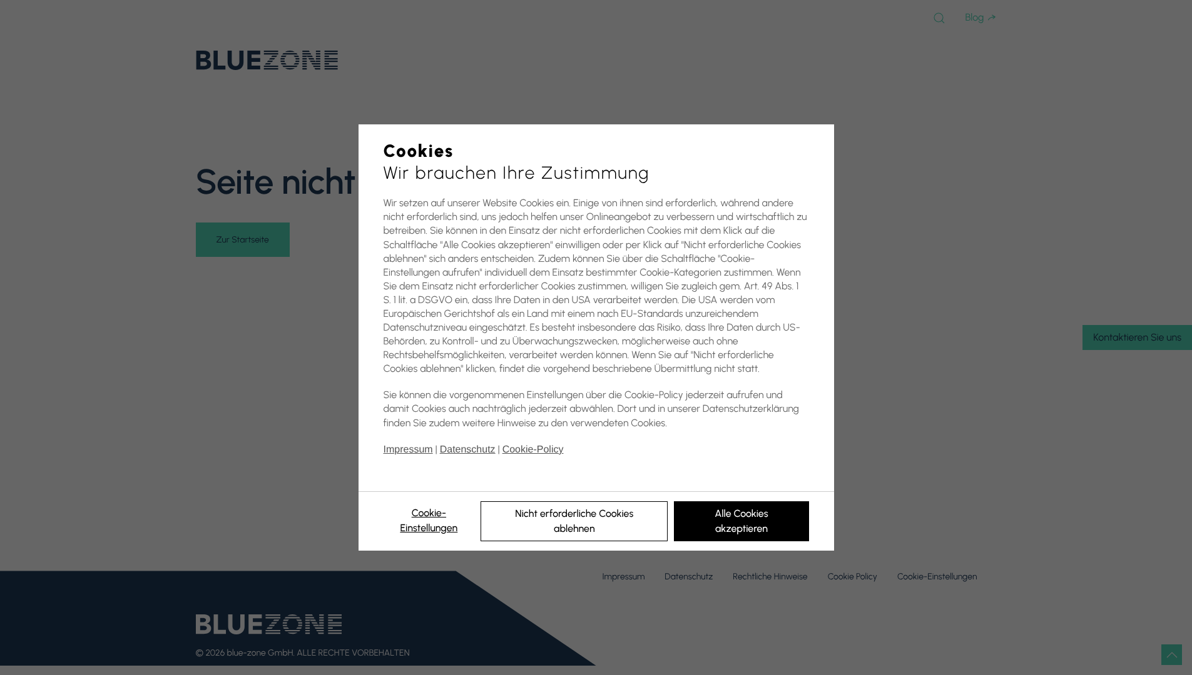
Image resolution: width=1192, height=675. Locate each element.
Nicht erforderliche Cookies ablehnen (574, 521)
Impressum (408, 449)
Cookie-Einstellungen (428, 520)
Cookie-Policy (533, 449)
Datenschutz (468, 449)
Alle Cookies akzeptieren (741, 521)
